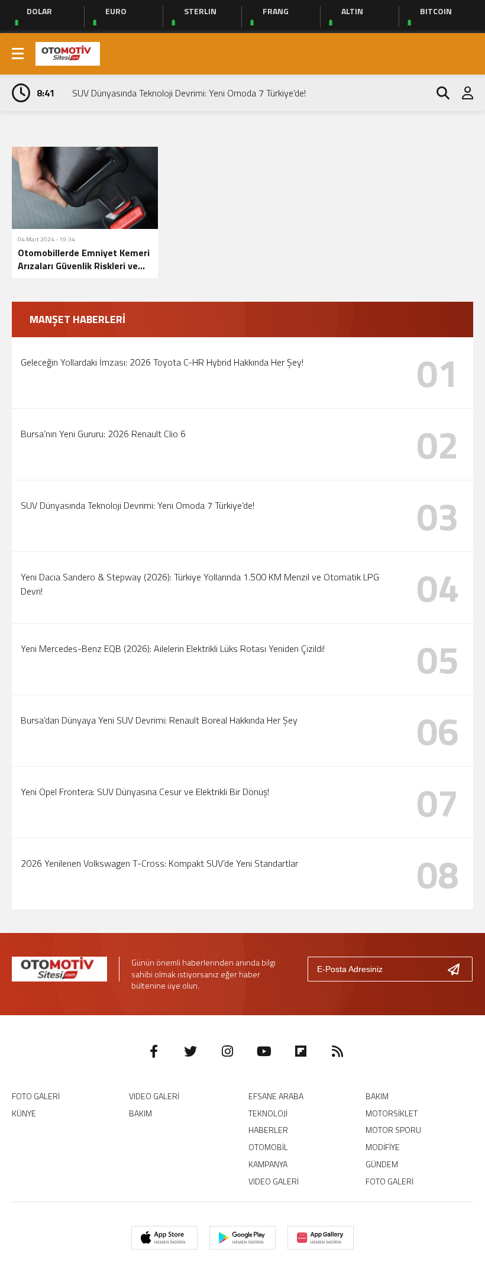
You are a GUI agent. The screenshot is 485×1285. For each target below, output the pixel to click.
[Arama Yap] (438, 92)
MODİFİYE (383, 1147)
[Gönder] (458, 969)
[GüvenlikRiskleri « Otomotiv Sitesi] (67, 53)
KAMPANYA (267, 1164)
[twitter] (190, 1051)
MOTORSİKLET (392, 1113)
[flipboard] (300, 1051)
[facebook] (153, 1051)
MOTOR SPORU (393, 1129)
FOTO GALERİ (36, 1096)
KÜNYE (24, 1113)
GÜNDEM (382, 1164)
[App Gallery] (320, 1238)
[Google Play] (242, 1238)
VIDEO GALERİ (154, 1096)
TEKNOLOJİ (267, 1113)
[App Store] (164, 1238)
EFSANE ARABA (275, 1096)
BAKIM (140, 1113)
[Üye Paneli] (461, 92)
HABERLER (268, 1129)
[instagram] (227, 1051)
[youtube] (263, 1051)
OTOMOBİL (268, 1147)
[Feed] (337, 1051)
